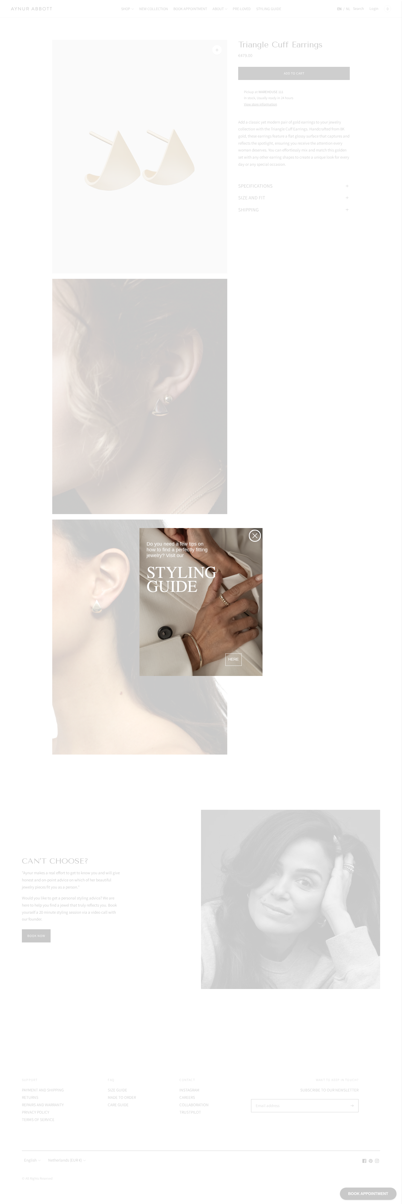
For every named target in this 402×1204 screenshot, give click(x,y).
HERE (233, 659)
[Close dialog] (254, 535)
